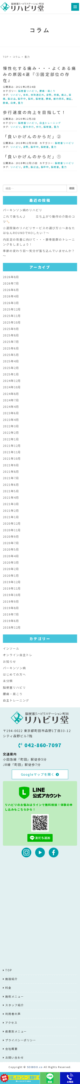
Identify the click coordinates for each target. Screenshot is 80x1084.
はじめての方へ (14, 674)
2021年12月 (12, 446)
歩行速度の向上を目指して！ (35, 112)
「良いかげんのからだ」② (32, 136)
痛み (64, 94)
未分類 (8, 681)
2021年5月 (11, 491)
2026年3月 (11, 303)
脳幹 (31, 98)
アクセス (11, 1023)
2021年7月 (11, 478)
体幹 (26, 94)
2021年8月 (11, 471)
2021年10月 (12, 458)
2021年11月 (12, 452)
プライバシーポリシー (20, 1040)
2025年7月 (11, 342)
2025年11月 (12, 316)
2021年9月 (11, 465)
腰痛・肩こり (47, 90)
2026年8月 (11, 277)
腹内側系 (58, 98)
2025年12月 (12, 309)
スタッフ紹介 (14, 1005)
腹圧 (69, 98)
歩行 (39, 126)
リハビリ (15, 94)
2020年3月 (11, 562)
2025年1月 (11, 374)
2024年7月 (11, 400)
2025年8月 (11, 335)
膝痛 (5, 102)
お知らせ (9, 661)
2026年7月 (11, 283)
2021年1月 (11, 517)
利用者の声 (13, 1014)
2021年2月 (11, 510)
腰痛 (48, 98)
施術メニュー (14, 996)
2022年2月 (11, 432)
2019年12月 (12, 582)
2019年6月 (11, 621)
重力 (20, 102)
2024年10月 (12, 387)
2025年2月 (11, 368)
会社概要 (11, 1049)
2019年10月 (12, 595)
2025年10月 (12, 322)
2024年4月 (11, 407)
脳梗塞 (40, 98)
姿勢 (49, 94)
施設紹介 (11, 979)
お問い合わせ (14, 1057)
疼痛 (56, 94)
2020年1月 (11, 575)
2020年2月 (11, 569)
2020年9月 (11, 536)
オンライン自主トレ (17, 655)
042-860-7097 (43, 745)
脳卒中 (22, 98)
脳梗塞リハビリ (27, 90)
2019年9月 (11, 601)
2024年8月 (11, 394)
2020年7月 (11, 543)
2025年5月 (11, 355)
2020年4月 (11, 556)
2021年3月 (11, 504)
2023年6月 (11, 413)
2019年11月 (12, 588)
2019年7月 (11, 614)
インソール (11, 648)
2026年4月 (11, 296)
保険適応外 (37, 94)
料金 (8, 988)
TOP (6, 56)
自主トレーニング (50, 122)
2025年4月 (11, 361)
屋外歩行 (28, 126)
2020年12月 (12, 523)
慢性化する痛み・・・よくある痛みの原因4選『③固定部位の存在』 (40, 74)
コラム (17, 56)
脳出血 (12, 98)
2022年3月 (11, 426)
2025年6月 (11, 348)
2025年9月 (11, 329)
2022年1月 (11, 439)
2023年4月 (11, 420)
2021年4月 (11, 497)
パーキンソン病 (14, 668)
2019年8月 (11, 608)
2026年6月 (11, 290)
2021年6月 (11, 485)
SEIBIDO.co (35, 1067)
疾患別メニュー (16, 1031)
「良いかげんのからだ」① (32, 156)
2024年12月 (12, 381)
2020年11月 (12, 530)
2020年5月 (11, 549)
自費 (13, 102)
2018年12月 (12, 627)
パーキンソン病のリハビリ (22, 210)
